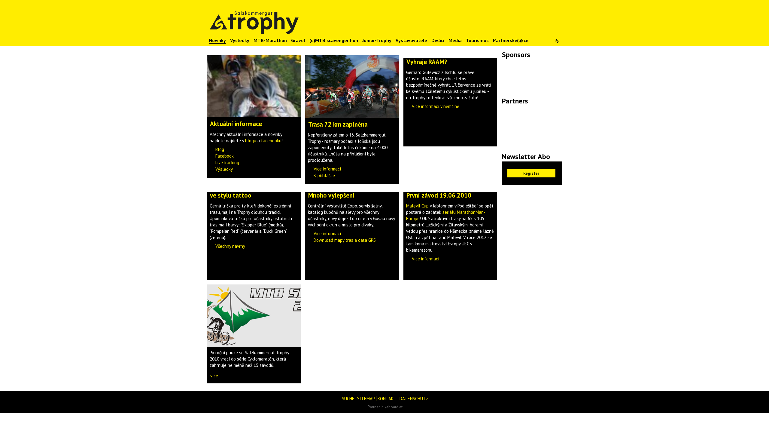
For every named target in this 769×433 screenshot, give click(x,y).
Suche (348, 398)
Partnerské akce (510, 40)
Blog (219, 149)
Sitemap (366, 398)
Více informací (327, 169)
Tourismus (477, 40)
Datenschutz (414, 398)
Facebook (224, 156)
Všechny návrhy (230, 246)
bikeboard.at (392, 407)
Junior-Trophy (376, 40)
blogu (250, 140)
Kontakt (387, 398)
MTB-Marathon (270, 40)
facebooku (271, 140)
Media (455, 40)
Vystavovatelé (411, 40)
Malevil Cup (417, 206)
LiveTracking (227, 162)
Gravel (298, 40)
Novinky (217, 40)
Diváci (437, 40)
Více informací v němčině (435, 106)
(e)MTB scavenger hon (333, 40)
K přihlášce (324, 175)
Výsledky (239, 40)
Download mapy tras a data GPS (345, 240)
